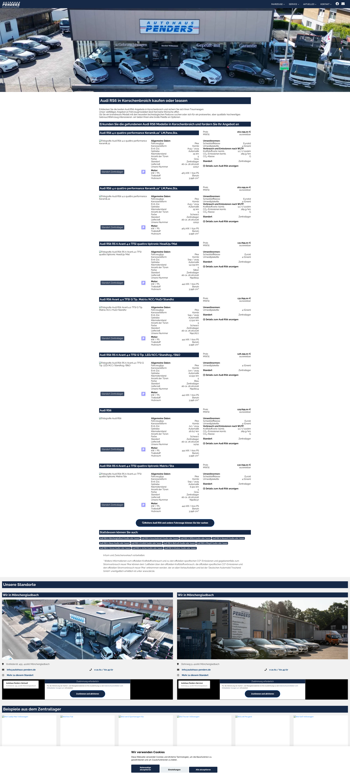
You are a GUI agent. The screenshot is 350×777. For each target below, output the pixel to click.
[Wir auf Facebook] (337, 4)
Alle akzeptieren (203, 770)
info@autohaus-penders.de (21, 669)
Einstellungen (174, 770)
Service (293, 4)
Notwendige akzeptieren (145, 768)
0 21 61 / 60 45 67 (103, 669)
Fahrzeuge (277, 4)
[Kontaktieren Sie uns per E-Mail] (343, 4)
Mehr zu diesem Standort (20, 675)
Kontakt (324, 4)
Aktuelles (308, 4)
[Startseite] (11, 4)
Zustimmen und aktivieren (87, 694)
